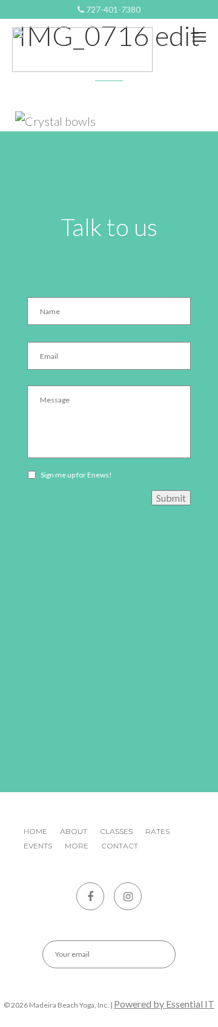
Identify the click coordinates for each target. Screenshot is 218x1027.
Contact (119, 845)
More (76, 845)
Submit (171, 498)
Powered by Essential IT (164, 1003)
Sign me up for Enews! (76, 474)
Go (156, 954)
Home (35, 831)
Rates (157, 831)
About (73, 831)
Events (38, 845)
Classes (116, 831)
